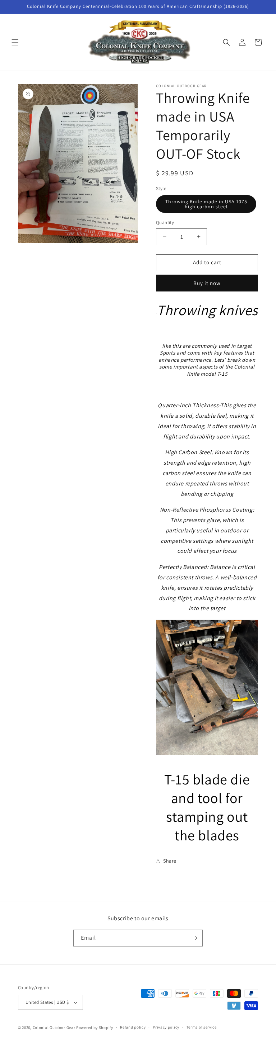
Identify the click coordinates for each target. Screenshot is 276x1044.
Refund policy (133, 1027)
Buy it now (207, 283)
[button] (15, 42)
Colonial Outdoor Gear (54, 1027)
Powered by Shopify (94, 1027)
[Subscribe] (194, 938)
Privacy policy (166, 1027)
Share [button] (169, 861)
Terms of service (202, 1027)
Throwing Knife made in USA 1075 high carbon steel (206, 204)
